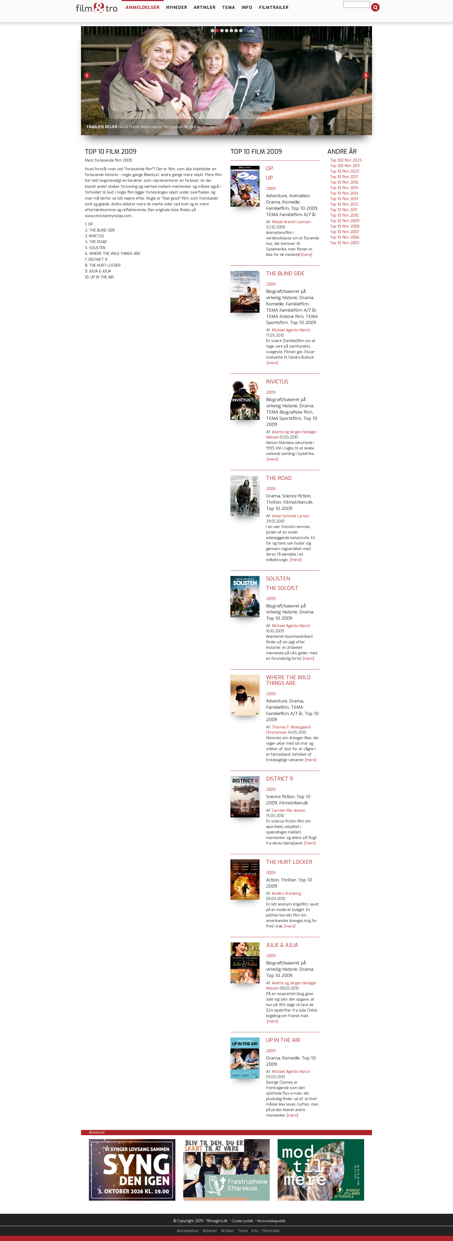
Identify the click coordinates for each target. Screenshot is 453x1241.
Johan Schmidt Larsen (290, 516)
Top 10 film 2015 (344, 187)
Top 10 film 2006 (344, 237)
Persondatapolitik (271, 1221)
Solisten (278, 578)
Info (247, 7)
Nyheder (176, 7)
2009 (271, 188)
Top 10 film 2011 (343, 209)
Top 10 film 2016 (344, 182)
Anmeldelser (143, 7)
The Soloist (282, 588)
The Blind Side (285, 273)
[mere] (306, 254)
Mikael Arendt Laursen (291, 221)
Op (269, 168)
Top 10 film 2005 (344, 242)
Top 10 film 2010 (344, 215)
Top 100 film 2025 (346, 160)
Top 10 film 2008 (344, 226)
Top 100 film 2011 (345, 165)
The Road (279, 478)
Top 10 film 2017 (344, 176)
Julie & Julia (282, 945)
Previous (87, 75)
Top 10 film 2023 (344, 171)
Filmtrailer (274, 7)
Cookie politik (242, 1221)
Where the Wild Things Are (288, 680)
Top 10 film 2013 (344, 198)
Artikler (204, 7)
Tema (228, 7)
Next (365, 75)
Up (269, 178)
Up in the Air (283, 1040)
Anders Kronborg (286, 893)
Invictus (277, 381)
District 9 (279, 778)
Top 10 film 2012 (344, 204)
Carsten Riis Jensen (288, 810)
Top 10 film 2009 (344, 220)
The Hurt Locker (289, 862)
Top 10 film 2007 (344, 231)
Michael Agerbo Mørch (291, 330)
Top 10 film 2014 (344, 193)
